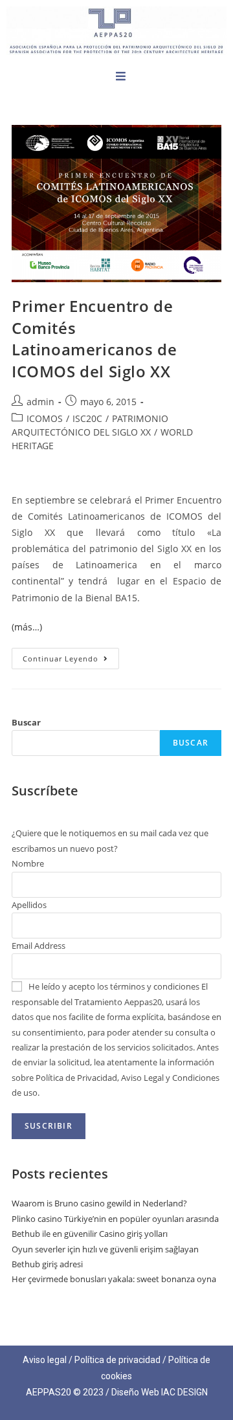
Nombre (28, 863)
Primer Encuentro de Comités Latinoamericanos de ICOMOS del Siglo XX (94, 338)
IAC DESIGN (184, 1392)
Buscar (26, 722)
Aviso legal (45, 1360)
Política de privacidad (117, 1360)
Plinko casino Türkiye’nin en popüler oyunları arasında (115, 1219)
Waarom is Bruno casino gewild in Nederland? (99, 1203)
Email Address (38, 945)
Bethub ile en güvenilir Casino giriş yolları (90, 1233)
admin (40, 401)
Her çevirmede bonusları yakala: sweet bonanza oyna (114, 1279)
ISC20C (87, 418)
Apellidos (29, 905)
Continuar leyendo (71, 655)
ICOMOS (45, 418)
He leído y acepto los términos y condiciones (113, 986)
